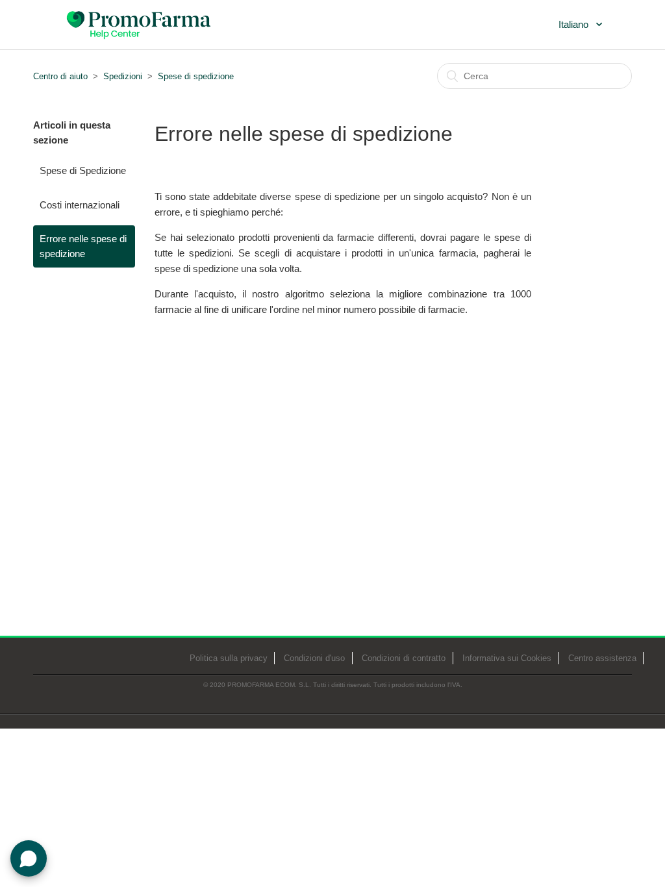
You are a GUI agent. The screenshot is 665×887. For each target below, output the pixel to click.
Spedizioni (122, 76)
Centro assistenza (602, 658)
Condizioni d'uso (314, 658)
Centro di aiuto (60, 76)
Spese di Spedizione (83, 170)
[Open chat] (28, 858)
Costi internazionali (79, 204)
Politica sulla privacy (229, 658)
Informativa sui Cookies (506, 658)
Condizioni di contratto (403, 658)
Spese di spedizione (196, 76)
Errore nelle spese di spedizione (83, 246)
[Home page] (139, 23)
